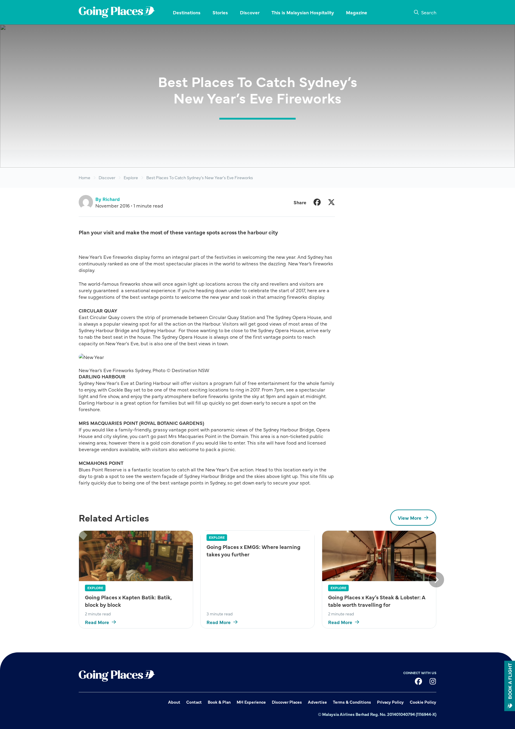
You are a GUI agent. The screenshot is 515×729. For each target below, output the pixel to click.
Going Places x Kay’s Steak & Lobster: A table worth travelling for (376, 600)
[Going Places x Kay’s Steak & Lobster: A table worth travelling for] (379, 556)
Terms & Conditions (352, 701)
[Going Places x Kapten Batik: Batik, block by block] (136, 556)
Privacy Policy (390, 701)
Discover (107, 177)
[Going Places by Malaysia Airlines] (117, 12)
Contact (194, 701)
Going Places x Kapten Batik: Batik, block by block (128, 600)
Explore (131, 177)
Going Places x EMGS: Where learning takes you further (253, 550)
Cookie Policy (423, 701)
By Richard (107, 199)
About (174, 701)
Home (84, 177)
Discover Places (287, 701)
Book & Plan (219, 701)
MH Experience (251, 701)
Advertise (317, 701)
